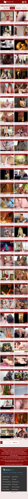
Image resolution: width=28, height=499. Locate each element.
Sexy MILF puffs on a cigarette (21, 97)
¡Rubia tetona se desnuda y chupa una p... (20, 169)
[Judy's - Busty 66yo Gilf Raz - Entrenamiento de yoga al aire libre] (21, 347)
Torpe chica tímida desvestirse (21, 384)
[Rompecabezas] (21, 16)
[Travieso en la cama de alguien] (21, 117)
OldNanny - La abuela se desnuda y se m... (20, 355)
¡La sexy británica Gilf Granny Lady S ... (21, 25)
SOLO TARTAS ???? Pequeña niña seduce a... (6, 298)
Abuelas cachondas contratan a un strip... (21, 398)
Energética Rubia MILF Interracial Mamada (19, 413)
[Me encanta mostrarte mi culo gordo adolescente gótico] (7, 30)
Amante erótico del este (5, 212)
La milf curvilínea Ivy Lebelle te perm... (7, 140)
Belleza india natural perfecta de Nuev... (7, 183)
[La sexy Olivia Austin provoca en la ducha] (21, 232)
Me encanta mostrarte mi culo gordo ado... (7, 25)
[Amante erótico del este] (7, 217)
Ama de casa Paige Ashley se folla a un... (7, 68)
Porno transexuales (6, 481)
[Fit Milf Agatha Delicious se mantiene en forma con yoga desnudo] (7, 361)
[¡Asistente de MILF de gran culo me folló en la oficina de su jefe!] (7, 261)
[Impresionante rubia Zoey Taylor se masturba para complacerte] (21, 246)
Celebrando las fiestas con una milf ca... (7, 269)
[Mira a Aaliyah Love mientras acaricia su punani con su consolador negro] (7, 131)
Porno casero (15, 484)
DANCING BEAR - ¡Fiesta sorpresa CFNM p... (19, 54)
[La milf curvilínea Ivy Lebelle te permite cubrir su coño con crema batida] (7, 145)
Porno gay (14, 479)
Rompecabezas (18, 10)
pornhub (11, 51)
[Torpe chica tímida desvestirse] (21, 390)
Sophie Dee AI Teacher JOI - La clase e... (7, 427)
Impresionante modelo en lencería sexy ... (6, 54)
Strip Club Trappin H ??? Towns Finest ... (7, 169)
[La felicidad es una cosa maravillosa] (7, 289)
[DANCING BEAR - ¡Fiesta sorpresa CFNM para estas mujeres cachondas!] (21, 59)
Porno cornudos (5, 489)
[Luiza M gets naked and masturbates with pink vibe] (21, 160)
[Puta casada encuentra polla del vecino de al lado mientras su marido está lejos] (21, 145)
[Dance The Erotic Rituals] (21, 45)
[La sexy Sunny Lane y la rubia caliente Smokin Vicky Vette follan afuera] (21, 88)
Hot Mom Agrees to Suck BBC (6, 82)
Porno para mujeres (6, 484)
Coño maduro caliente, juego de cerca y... (20, 427)
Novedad (18, 8)
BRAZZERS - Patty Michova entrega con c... (20, 298)
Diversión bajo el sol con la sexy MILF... (20, 183)
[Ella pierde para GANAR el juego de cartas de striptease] (21, 275)
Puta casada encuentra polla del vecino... (20, 140)
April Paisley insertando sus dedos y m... (6, 398)
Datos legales (5, 472)
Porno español (5, 487)
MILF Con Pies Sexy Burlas (6, 327)
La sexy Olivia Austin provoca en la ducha (21, 226)
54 (9, 442)
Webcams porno (15, 481)
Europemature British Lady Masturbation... (6, 370)
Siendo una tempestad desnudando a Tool (19, 312)
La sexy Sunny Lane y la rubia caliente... (21, 82)
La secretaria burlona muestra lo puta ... (7, 341)
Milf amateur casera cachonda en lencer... (7, 11)
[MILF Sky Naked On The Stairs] (7, 117)
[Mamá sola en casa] (21, 289)
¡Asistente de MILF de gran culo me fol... (6, 255)
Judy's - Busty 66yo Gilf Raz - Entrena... (21, 341)
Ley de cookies (13, 472)
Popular (12, 8)
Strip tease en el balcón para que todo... (6, 312)
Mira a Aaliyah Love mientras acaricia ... (6, 125)
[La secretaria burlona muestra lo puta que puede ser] (7, 347)
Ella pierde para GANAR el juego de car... (20, 269)
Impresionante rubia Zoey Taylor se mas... (20, 241)
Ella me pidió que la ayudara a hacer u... (7, 197)
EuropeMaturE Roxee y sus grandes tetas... (6, 226)
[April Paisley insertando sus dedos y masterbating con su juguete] (7, 404)
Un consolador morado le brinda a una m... (20, 327)
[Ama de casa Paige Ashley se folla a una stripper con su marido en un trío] (7, 74)
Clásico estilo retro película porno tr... (6, 413)
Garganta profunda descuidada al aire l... (5, 39)
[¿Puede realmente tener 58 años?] (7, 390)
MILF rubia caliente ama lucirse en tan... (21, 255)
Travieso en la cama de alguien (21, 111)
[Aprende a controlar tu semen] (21, 74)
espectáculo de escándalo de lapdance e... (7, 241)
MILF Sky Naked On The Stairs (7, 111)
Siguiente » (15, 442)
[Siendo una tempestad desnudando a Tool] (21, 318)
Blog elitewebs (15, 489)
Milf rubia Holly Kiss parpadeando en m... (5, 97)
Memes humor (15, 476)
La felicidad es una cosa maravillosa (6, 284)
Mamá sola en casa (18, 284)
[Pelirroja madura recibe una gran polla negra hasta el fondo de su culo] (21, 131)
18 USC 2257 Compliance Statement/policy (14, 464)
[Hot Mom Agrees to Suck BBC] (7, 88)
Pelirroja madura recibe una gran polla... (20, 125)
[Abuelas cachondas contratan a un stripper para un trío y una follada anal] (21, 404)
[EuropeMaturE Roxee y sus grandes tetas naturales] (7, 232)
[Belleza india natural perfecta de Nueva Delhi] (7, 189)
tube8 (26, 65)
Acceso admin (14, 492)
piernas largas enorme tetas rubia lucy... (6, 154)
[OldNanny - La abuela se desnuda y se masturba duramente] (21, 361)
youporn (25, 22)
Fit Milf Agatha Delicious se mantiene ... (6, 355)
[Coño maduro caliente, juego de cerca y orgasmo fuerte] (21, 433)
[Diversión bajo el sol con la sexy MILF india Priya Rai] (21, 189)
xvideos (11, 22)
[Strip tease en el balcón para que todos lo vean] (7, 318)
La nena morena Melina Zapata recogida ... (21, 370)
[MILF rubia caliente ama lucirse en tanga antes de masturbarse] (21, 261)
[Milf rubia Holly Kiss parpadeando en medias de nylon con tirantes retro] (7, 102)
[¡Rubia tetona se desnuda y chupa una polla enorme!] (21, 174)
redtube (25, 94)
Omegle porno (5, 479)
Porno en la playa (15, 487)
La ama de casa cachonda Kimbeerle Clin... (20, 197)
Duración (24, 8)
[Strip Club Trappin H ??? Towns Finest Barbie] (7, 174)
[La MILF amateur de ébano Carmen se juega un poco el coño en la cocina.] (21, 217)
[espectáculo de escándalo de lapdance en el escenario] (7, 246)
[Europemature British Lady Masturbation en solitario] (7, 375)
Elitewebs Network (6, 476)
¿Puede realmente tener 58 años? (6, 384)
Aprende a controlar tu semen (21, 68)
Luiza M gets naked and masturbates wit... (19, 154)
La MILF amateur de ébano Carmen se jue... (20, 212)
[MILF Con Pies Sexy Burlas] (7, 332)
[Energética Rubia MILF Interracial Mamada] (21, 418)
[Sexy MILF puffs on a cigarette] (21, 102)
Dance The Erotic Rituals (20, 39)
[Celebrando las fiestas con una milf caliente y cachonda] (7, 275)
